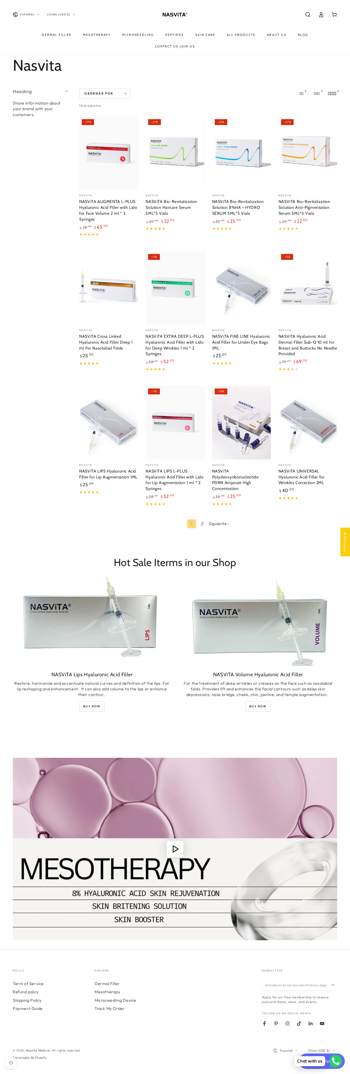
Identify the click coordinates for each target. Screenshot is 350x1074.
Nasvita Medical (38, 1050)
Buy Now (91, 706)
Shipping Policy (27, 1000)
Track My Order (110, 1008)
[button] (307, 14)
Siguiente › (219, 523)
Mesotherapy (107, 991)
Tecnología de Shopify (30, 1057)
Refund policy (26, 991)
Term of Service (28, 983)
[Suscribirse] (334, 985)
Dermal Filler (107, 983)
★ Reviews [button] (345, 541)
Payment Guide (28, 1008)
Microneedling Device (115, 1000)
